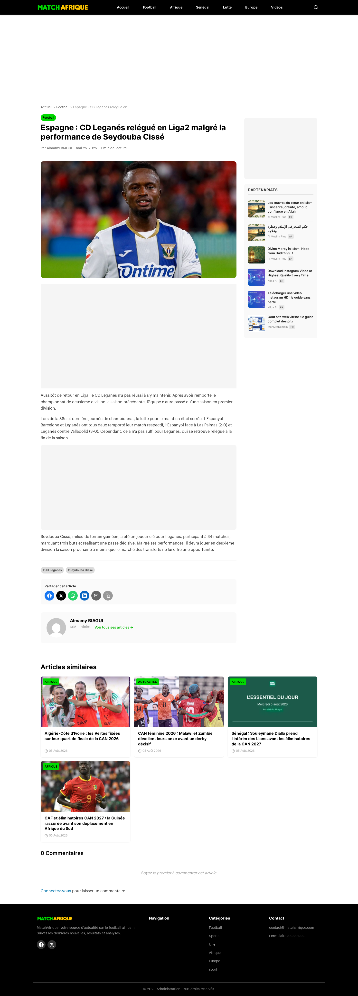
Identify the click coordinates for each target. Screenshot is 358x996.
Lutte (227, 7)
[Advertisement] (179, 56)
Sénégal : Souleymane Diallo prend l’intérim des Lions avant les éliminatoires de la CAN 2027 (271, 738)
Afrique (176, 7)
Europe (251, 7)
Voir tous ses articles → (113, 627)
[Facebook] (41, 944)
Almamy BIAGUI (86, 620)
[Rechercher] (316, 7)
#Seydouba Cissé (80, 570)
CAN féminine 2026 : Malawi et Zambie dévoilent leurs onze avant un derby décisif (175, 738)
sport (213, 969)
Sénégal (202, 7)
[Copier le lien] (108, 596)
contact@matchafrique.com (291, 928)
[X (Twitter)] (51, 944)
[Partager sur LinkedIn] (84, 596)
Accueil (123, 7)
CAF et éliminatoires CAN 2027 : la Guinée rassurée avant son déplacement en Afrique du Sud (85, 823)
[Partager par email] (96, 596)
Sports (214, 936)
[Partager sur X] (61, 596)
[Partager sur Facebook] (49, 596)
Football (149, 7)
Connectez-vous (56, 891)
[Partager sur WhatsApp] (73, 596)
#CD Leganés (52, 570)
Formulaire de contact (287, 936)
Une (212, 944)
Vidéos (277, 7)
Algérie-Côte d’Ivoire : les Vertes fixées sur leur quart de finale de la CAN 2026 (82, 736)
